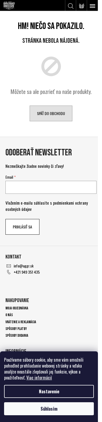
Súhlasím (49, 408)
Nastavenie (49, 391)
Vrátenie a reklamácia (20, 322)
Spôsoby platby (16, 329)
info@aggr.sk (23, 266)
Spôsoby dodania (16, 335)
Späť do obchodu (51, 113)
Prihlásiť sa (22, 227)
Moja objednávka (16, 308)
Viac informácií (39, 377)
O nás (9, 315)
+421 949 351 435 (27, 272)
